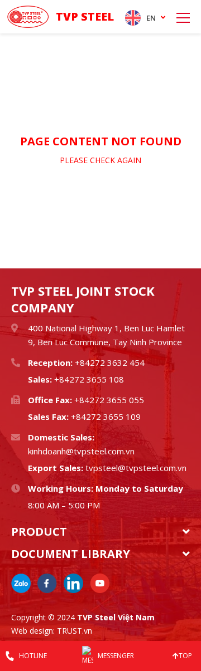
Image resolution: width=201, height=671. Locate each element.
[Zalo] (21, 583)
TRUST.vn (74, 630)
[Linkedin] (73, 583)
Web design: (33, 630)
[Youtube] (99, 583)
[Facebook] (47, 583)
